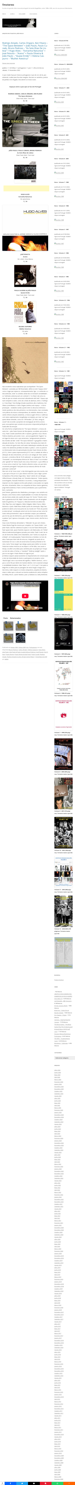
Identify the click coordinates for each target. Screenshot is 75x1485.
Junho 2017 (57, 1326)
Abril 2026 (57, 1077)
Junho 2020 (57, 1242)
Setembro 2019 (58, 1263)
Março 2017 (57, 1333)
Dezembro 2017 (59, 1312)
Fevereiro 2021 (58, 1223)
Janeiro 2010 (58, 1453)
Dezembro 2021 (59, 1199)
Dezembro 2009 (59, 1456)
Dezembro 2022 (59, 1171)
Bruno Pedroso (13, 650)
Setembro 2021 (58, 1206)
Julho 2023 (57, 1155)
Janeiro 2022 (58, 1197)
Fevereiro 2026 (58, 1082)
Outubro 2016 (58, 1345)
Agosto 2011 (58, 1416)
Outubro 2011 (58, 1411)
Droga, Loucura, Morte (60, 1006)
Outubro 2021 (58, 1204)
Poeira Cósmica (59, 980)
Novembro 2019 (59, 1258)
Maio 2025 (57, 1103)
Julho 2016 (57, 1352)
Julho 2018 (57, 1296)
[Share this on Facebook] (10, 1483)
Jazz (27, 647)
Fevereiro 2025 (58, 1110)
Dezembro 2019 (59, 1256)
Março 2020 (57, 1249)
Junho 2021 (57, 1213)
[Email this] (34, 1483)
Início (4, 14)
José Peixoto (40, 652)
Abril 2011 (57, 1425)
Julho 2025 (57, 1098)
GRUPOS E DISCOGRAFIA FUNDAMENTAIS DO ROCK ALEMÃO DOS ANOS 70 (63, 996)
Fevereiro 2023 (58, 1166)
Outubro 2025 (58, 1091)
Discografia (33, 14)
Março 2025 (57, 1108)
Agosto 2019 (58, 1265)
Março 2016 (57, 1361)
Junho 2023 (57, 1157)
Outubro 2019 (58, 1260)
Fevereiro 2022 (58, 1195)
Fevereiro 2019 (58, 1279)
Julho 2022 (57, 1183)
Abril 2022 (57, 1190)
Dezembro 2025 (59, 1087)
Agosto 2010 (58, 1437)
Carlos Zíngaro (23, 650)
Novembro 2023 (59, 1145)
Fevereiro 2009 (58, 1479)
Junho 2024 (57, 1129)
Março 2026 (57, 1079)
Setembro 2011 (58, 1413)
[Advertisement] (26, 188)
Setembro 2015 (58, 1376)
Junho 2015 (57, 1383)
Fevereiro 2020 (58, 1251)
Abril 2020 (57, 1246)
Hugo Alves (42, 650)
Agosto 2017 (58, 1322)
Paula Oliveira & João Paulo (23, 654)
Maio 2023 (57, 1159)
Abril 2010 (57, 1446)
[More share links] (69, 1483)
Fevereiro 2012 (58, 1404)
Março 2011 (57, 1427)
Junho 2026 (57, 1072)
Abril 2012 (57, 1399)
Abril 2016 (57, 1359)
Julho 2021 (57, 1211)
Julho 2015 (57, 1380)
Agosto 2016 (58, 1350)
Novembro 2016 (59, 1343)
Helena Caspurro (33, 650)
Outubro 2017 (58, 1317)
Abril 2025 (57, 1105)
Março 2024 (57, 1136)
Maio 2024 (57, 1131)
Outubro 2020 (58, 1232)
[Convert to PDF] (46, 1483)
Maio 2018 (57, 1300)
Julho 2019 (57, 1267)
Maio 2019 (57, 1272)
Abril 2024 (57, 1134)
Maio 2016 (57, 1357)
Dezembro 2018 (59, 1284)
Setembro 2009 (58, 1463)
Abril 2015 (57, 1387)
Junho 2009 (57, 1470)
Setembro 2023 (58, 1150)
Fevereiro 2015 (58, 1392)
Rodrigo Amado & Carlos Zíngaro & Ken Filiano (20, 657)
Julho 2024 (57, 1126)
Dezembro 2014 (59, 1397)
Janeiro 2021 (58, 1225)
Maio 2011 (57, 1423)
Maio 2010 (57, 1444)
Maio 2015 (57, 1385)
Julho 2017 (57, 1324)
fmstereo (8, 4)
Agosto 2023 (58, 1152)
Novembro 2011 (59, 1408)
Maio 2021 (57, 1216)
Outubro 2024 (58, 1119)
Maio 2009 (57, 1472)
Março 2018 (57, 1305)
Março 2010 (57, 1448)
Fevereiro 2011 (58, 1430)
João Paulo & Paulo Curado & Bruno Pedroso (22, 652)
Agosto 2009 (58, 1465)
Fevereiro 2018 (58, 1307)
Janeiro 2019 (58, 1282)
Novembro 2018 (59, 1286)
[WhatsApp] (57, 1483)
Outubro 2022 (58, 1176)
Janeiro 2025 (58, 1112)
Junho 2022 (57, 1185)
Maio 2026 (57, 1075)
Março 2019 (57, 1277)
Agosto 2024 (58, 1124)
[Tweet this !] (22, 1483)
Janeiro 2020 (58, 1253)
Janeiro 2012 (58, 1406)
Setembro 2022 (58, 1178)
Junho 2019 (57, 1270)
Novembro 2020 (59, 1230)
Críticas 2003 (22, 647)
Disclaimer (22, 14)
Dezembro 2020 (59, 1228)
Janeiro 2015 (58, 1394)
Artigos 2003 (14, 647)
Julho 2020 (57, 1239)
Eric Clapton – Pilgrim (60, 1015)
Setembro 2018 (58, 1291)
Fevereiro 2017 (58, 1336)
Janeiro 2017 (58, 1338)
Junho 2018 (57, 1298)
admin (6, 659)
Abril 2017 (57, 1331)
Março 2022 (57, 1192)
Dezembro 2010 (59, 1434)
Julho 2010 (57, 1439)
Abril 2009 (57, 1474)
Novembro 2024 (59, 1117)
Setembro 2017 (58, 1319)
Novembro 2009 (59, 1458)
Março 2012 (57, 1401)
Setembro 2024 (58, 1122)
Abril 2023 (57, 1162)
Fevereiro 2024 (58, 1138)
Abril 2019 (57, 1275)
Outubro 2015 (58, 1373)
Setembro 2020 (58, 1235)
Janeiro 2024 (58, 1141)
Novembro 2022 (59, 1173)
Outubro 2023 (58, 1148)
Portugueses (33, 647)
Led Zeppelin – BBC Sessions (62, 1001)
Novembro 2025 (59, 1089)
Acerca (12, 14)
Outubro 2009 (58, 1460)
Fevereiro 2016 (58, 1364)
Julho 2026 (57, 1070)
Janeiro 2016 (58, 1366)
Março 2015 (57, 1390)
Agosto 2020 (58, 1237)
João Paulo (5, 652)
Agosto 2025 (58, 1096)
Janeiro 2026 (58, 1084)
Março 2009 (57, 1477)
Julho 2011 (57, 1418)
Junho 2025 (57, 1101)
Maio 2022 (57, 1188)
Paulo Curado (35, 654)
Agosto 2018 (58, 1293)
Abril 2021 (57, 1218)
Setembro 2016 (58, 1347)
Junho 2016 (57, 1354)
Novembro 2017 (59, 1314)
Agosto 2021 (58, 1209)
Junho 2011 (57, 1420)
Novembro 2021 (59, 1202)
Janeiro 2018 (58, 1310)
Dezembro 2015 (59, 1369)
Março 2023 (57, 1164)
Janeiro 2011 (58, 1432)
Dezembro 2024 (59, 1115)
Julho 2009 (57, 1467)
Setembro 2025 (58, 1094)
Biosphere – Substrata (61, 1043)
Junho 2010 (57, 1441)
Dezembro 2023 (59, 1143)
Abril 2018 (57, 1303)
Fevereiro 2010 (58, 1451)
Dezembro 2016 (59, 1340)
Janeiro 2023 (58, 1169)
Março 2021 (57, 1220)
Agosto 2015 (58, 1378)
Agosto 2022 (58, 1181)
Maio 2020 (57, 1244)
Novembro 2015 (59, 1371)
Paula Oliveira (10, 654)
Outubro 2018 (58, 1289)
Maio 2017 (57, 1329)
